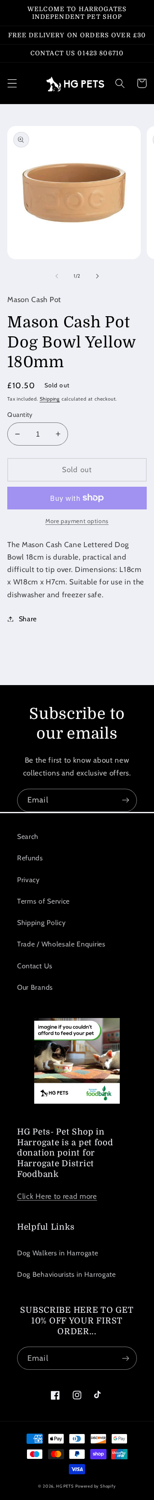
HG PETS (65, 1486)
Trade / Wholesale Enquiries (61, 944)
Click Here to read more (57, 1196)
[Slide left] (56, 276)
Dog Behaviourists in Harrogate (66, 1274)
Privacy (28, 879)
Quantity (20, 415)
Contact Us (35, 965)
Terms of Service (43, 901)
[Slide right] (97, 276)
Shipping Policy (41, 922)
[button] (12, 83)
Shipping (50, 399)
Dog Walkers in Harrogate (57, 1253)
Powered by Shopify (95, 1486)
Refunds (30, 857)
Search (27, 836)
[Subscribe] (125, 800)
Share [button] (28, 618)
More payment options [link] (77, 521)
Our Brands (35, 987)
